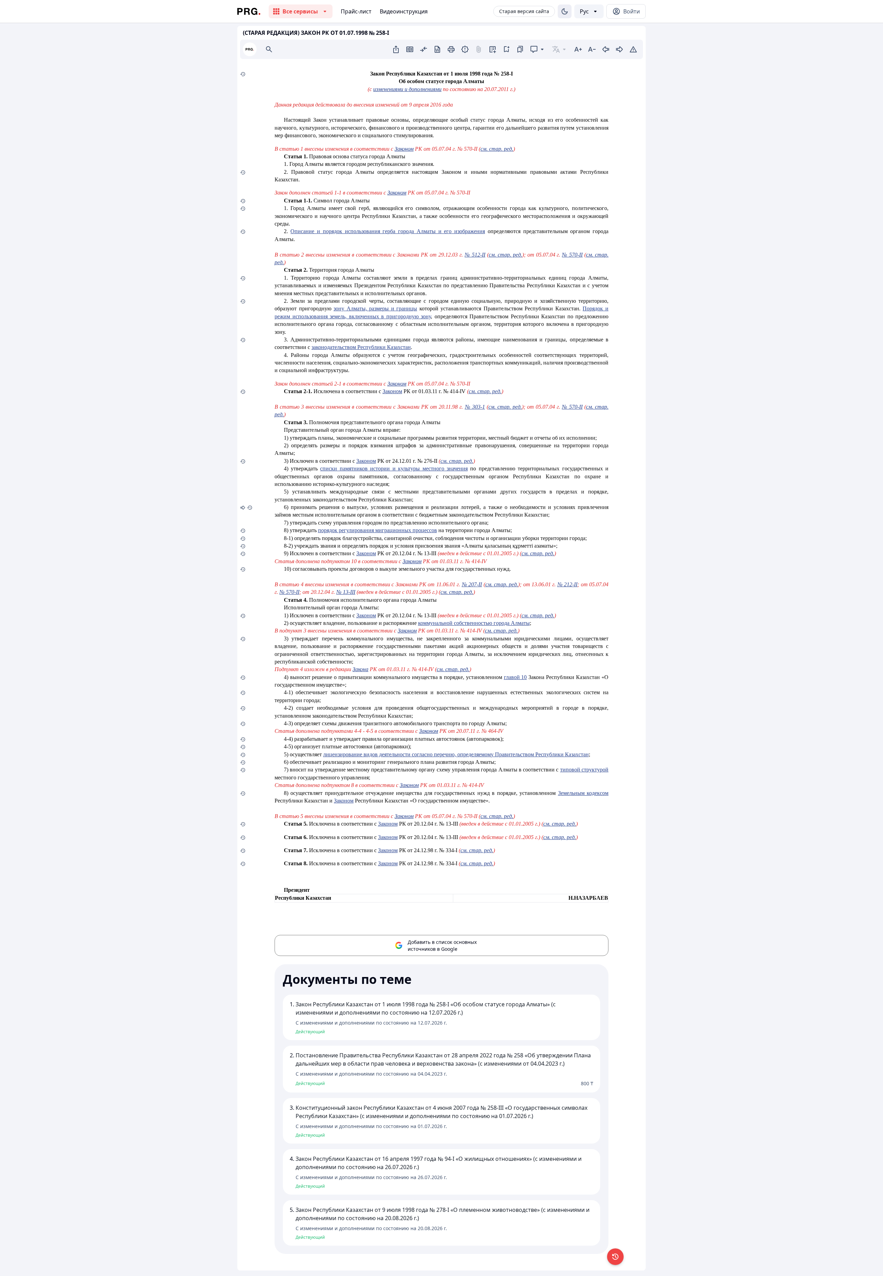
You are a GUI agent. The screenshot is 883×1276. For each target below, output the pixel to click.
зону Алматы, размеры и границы (375, 308)
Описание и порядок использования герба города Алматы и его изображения (387, 231)
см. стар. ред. (496, 149)
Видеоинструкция (404, 11)
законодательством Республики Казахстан (361, 347)
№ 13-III (345, 592)
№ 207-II (472, 584)
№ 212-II (567, 584)
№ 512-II (475, 255)
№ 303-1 (475, 407)
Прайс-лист (356, 11)
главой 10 (515, 677)
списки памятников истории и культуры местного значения (393, 468)
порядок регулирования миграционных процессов (377, 530)
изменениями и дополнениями (407, 89)
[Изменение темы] (565, 11)
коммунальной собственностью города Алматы (474, 623)
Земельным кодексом (583, 793)
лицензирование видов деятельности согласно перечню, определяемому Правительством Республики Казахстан (456, 754)
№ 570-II (572, 255)
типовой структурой (584, 769)
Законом (404, 149)
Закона (360, 669)
